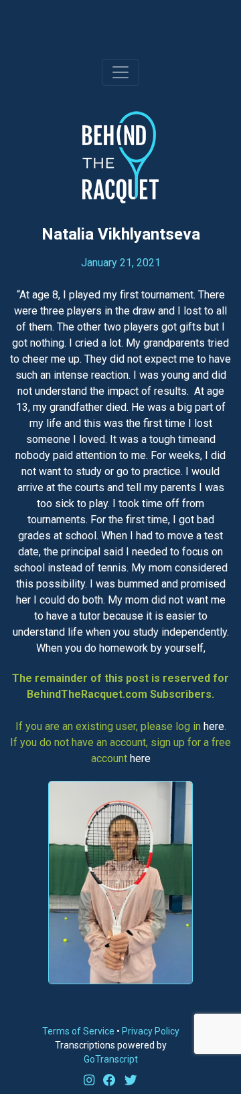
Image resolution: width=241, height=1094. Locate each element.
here (214, 726)
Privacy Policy (150, 1031)
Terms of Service (78, 1031)
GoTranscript (111, 1059)
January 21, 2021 (121, 262)
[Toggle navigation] (120, 72)
